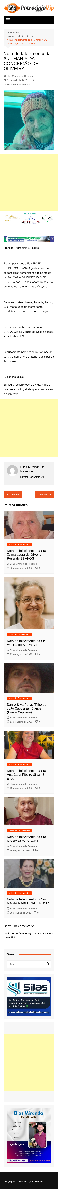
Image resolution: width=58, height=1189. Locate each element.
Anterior (15, 494)
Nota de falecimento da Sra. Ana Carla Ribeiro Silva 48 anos (27, 774)
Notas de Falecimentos (18, 84)
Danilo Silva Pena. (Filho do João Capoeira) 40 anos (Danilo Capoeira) (26, 708)
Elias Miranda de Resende (20, 76)
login (30, 933)
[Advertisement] (29, 182)
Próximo (43, 494)
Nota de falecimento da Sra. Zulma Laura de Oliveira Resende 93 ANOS (27, 554)
